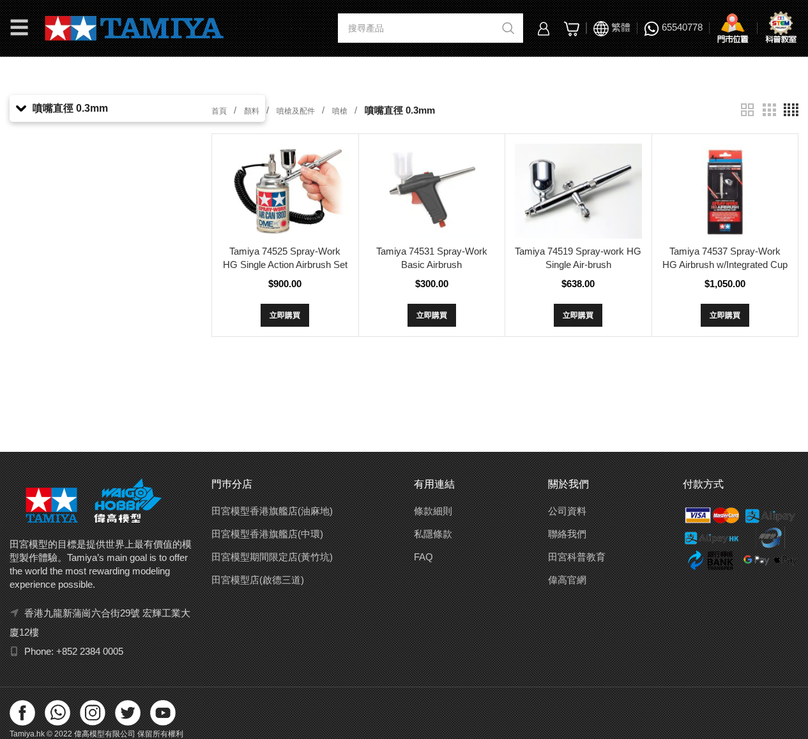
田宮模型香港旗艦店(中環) (267, 533)
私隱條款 (433, 533)
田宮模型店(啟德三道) (257, 579)
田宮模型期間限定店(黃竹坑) (272, 556)
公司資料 (567, 510)
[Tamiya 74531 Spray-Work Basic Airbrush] (432, 191)
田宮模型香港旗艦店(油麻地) (272, 510)
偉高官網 (567, 579)
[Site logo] (134, 27)
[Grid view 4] (791, 110)
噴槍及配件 (297, 111)
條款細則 (433, 510)
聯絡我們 (567, 533)
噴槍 (340, 111)
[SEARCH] (508, 28)
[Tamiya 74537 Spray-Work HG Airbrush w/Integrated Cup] (725, 191)
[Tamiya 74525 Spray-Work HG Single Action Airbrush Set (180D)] (285, 191)
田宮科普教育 (577, 556)
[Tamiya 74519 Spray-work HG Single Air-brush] (578, 191)
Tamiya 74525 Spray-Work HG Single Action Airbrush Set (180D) (285, 264)
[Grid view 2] (747, 110)
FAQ (423, 556)
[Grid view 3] (769, 110)
